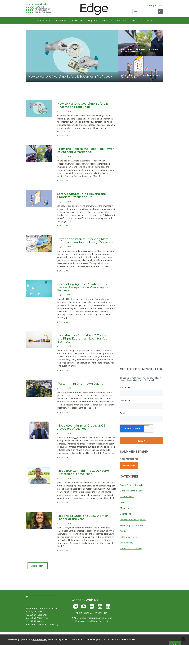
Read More (63, 135)
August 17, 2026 (64, 346)
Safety (123, 531)
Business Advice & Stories (132, 490)
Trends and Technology (131, 548)
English (148, 5)
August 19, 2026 (64, 246)
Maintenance (43, 20)
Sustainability (126, 542)
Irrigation (92, 20)
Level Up (124, 502)
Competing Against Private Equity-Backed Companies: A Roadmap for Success (83, 287)
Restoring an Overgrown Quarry (80, 383)
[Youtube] (83, 607)
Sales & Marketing (129, 537)
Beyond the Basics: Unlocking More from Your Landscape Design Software (85, 240)
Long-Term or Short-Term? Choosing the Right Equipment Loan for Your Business (84, 338)
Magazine (121, 20)
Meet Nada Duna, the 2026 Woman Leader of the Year (82, 517)
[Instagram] (100, 607)
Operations (125, 513)
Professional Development (133, 519)
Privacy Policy (100, 612)
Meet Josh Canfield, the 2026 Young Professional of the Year (83, 472)
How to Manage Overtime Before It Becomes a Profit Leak (70, 76)
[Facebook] (75, 607)
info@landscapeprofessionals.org (42, 624)
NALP (149, 20)
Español (158, 5)
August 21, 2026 (64, 111)
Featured (136, 20)
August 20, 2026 (64, 156)
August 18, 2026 (64, 294)
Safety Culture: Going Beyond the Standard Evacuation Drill (140, 76)
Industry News (127, 496)
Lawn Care (77, 20)
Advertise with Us (84, 612)
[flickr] (92, 607)
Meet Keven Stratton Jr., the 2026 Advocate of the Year (81, 427)
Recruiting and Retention (132, 525)
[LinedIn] (108, 607)
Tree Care (107, 20)
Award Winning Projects (131, 485)
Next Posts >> (37, 565)
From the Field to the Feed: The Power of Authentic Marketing (140, 50)
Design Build (61, 20)
